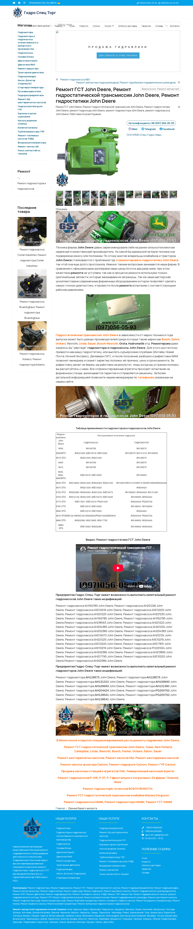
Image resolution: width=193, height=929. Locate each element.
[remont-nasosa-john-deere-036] (130, 194)
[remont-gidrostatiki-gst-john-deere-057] (86, 194)
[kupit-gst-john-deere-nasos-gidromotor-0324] (69, 202)
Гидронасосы (25, 52)
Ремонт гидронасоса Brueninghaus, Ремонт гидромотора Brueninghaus (32, 310)
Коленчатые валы (28, 127)
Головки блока (26, 56)
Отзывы (159, 25)
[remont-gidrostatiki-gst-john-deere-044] (77, 194)
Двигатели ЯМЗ (26, 64)
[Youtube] (14, 2)
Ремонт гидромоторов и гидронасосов (31, 186)
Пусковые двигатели (29, 91)
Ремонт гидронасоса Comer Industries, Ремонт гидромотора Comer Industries (32, 257)
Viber (134, 129)
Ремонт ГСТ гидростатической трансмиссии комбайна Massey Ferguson (118, 795)
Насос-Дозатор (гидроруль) (71, 873)
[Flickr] (19, 2)
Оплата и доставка (127, 25)
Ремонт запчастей (28, 146)
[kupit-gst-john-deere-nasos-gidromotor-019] (173, 194)
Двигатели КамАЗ (27, 60)
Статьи (96, 25)
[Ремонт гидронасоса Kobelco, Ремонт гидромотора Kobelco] (32, 336)
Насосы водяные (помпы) (112, 848)
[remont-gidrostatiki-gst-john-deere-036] (69, 194)
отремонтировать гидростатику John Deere (147, 260)
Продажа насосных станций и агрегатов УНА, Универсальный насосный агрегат (118, 771)
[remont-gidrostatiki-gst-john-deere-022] (60, 194)
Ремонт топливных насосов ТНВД (116, 861)
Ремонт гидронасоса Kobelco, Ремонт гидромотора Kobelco (32, 359)
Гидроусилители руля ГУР (112, 840)
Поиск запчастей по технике (114, 874)
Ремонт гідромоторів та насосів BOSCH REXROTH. (118, 789)
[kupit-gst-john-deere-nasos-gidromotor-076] (104, 202)
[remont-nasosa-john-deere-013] (121, 194)
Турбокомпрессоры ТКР (31, 131)
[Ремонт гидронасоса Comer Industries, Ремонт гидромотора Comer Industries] (32, 231)
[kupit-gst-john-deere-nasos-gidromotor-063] (95, 202)
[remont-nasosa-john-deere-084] (165, 194)
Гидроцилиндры (27, 76)
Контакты (174, 25)
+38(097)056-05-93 (148, 3)
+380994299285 (153, 831)
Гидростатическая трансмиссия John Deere (87, 335)
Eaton (175, 339)
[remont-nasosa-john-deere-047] (138, 194)
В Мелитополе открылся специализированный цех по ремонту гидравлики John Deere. (118, 740)
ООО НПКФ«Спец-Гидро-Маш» (144, 134)
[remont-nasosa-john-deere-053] (147, 194)
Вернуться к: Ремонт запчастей (160, 89)
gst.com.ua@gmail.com (156, 834)
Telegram (150, 129)
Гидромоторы (63, 828)
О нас (72, 25)
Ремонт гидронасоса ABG (75, 79)
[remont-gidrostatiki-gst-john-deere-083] (112, 194)
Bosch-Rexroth (107, 343)
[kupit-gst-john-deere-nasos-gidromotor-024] (60, 202)
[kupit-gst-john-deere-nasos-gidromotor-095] (121, 202)
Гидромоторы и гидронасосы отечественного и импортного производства (28, 42)
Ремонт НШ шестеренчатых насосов (113, 834)
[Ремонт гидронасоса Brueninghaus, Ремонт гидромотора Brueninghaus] (32, 284)
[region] (118, 51)
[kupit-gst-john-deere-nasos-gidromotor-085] (112, 202)
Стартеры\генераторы (31, 87)
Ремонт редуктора (28, 68)
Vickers (61, 343)
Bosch (166, 339)
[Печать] (179, 107)
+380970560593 (153, 827)
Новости (83, 25)
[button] (60, 51)
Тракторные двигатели (31, 72)
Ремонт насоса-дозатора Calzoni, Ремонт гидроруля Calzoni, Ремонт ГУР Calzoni (118, 764)
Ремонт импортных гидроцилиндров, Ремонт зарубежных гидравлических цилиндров (126, 82)
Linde (83, 343)
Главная (58, 25)
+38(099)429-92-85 (169, 3)
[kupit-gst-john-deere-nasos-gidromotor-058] (86, 202)
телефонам (146, 377)
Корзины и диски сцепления (113, 844)
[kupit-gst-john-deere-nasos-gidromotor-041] (77, 202)
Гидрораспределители (31, 95)
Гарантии (146, 25)
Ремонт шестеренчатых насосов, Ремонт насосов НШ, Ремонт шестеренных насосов (118, 758)
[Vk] (24, 2)
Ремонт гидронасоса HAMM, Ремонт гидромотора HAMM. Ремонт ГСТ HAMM (118, 802)
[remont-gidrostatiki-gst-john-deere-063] (95, 194)
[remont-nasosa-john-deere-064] (156, 194)
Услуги (107, 25)
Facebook (169, 129)
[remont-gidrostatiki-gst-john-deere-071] (104, 194)
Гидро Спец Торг (40, 12)
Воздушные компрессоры (32, 142)
